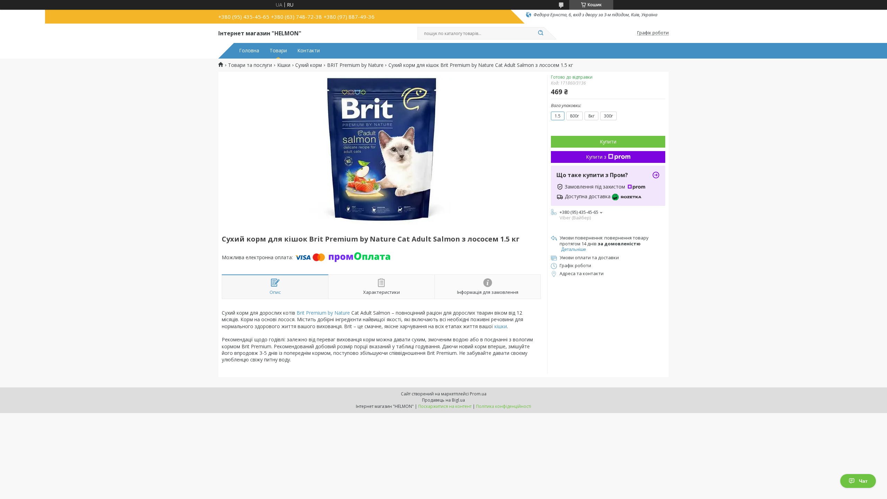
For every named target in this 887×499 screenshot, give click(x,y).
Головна (249, 50)
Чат (863, 481)
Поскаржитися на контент (445, 406)
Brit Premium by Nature (323, 312)
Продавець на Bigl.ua (443, 400)
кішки (500, 326)
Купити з (596, 157)
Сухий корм (308, 65)
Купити (608, 141)
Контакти (308, 50)
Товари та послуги (250, 65)
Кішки (283, 65)
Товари (278, 50)
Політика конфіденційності (503, 406)
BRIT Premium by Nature (355, 65)
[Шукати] (540, 33)
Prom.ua (478, 394)
